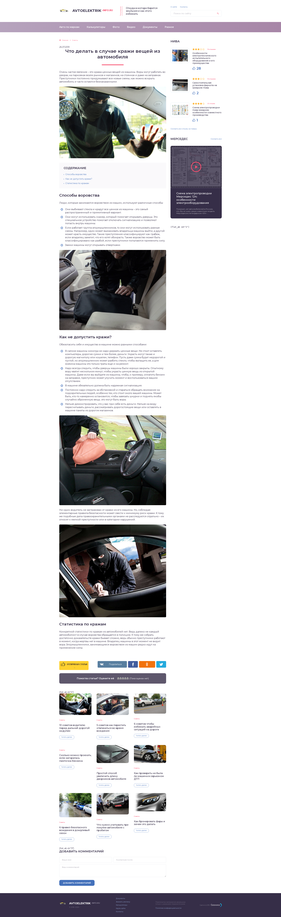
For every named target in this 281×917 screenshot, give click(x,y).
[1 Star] (118, 678)
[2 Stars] (120, 678)
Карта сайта (120, 908)
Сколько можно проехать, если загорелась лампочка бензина (75, 758)
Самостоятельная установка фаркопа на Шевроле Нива (204, 85)
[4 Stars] (125, 678)
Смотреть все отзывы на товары (184, 129)
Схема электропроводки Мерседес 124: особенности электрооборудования (194, 198)
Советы (62, 720)
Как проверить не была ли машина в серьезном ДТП (149, 776)
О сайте (174, 7)
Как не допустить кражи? (78, 179)
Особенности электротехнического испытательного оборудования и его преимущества (204, 58)
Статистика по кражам (77, 183)
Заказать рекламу (123, 902)
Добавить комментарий (77, 883)
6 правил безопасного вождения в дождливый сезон (74, 830)
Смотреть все (216, 139)
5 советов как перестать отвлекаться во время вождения (111, 728)
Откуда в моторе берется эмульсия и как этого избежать (141, 11)
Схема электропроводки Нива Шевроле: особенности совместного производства (206, 111)
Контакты (184, 7)
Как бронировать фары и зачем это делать (149, 823)
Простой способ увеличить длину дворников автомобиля (111, 776)
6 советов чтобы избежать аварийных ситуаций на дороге (147, 726)
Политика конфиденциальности (168, 908)
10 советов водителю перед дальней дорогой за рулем (74, 728)
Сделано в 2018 (205, 905)
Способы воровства (75, 174)
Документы (120, 898)
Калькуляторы (121, 905)
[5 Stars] (127, 678)
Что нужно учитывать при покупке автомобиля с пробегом (112, 827)
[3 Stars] (123, 678)
